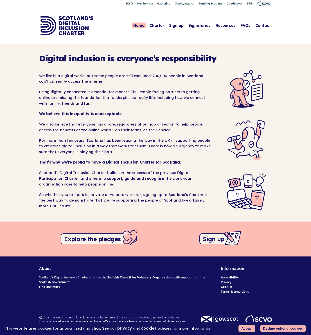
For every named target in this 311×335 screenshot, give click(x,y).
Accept (247, 328)
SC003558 (82, 321)
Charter (157, 25)
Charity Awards (185, 3)
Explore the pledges (92, 239)
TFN (249, 3)
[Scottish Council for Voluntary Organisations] (258, 319)
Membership (145, 3)
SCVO (129, 3)
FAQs (245, 25)
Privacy (226, 282)
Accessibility (230, 277)
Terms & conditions (235, 292)
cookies (148, 328)
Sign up (176, 25)
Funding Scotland (211, 3)
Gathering (163, 3)
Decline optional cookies (283, 328)
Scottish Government (54, 282)
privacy (124, 328)
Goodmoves (235, 3)
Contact (263, 25)
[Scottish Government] (219, 319)
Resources (225, 25)
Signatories (199, 25)
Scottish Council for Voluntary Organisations (140, 277)
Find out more (49, 287)
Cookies (227, 287)
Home (139, 25)
